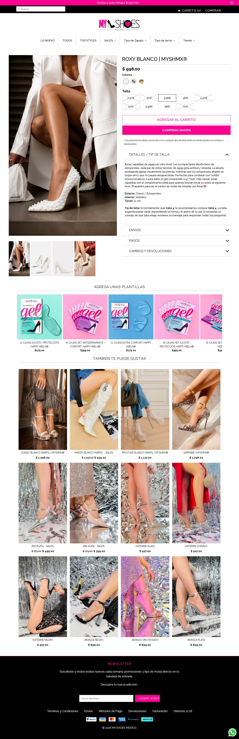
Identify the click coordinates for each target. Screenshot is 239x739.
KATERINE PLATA (145, 546)
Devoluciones (137, 711)
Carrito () (191, 10)
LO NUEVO (48, 40)
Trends (187, 40)
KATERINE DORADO (196, 546)
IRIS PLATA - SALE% (43, 546)
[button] (126, 81)
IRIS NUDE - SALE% (94, 546)
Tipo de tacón (163, 40)
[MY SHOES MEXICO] (119, 25)
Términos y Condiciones (62, 711)
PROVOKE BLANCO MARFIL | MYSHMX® (145, 452)
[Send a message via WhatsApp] (232, 732)
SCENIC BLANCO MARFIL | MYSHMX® (42, 452)
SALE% (108, 40)
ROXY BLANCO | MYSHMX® (154, 59)
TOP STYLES (88, 40)
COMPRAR (213, 10)
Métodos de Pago (110, 711)
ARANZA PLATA (196, 639)
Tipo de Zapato (133, 40)
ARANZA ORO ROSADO (145, 639)
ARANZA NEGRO (93, 639)
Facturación (160, 711)
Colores (127, 74)
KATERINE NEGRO (43, 639)
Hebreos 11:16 (183, 711)
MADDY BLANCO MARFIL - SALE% (94, 452)
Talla (126, 91)
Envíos (88, 711)
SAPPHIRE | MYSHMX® (196, 452)
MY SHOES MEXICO (124, 727)
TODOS (67, 40)
